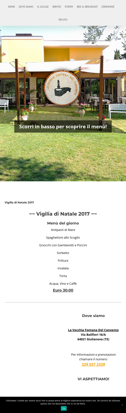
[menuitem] (13, 6)
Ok (63, 408)
